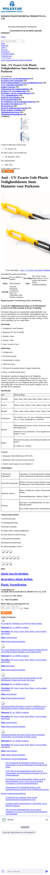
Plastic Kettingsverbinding (22, 60)
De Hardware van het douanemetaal (15, 78)
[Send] (47, 871)
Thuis (3, 43)
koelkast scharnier (8, 87)
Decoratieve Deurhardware (12, 104)
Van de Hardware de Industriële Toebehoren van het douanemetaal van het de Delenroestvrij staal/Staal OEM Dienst (26, 765)
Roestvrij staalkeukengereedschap (14, 108)
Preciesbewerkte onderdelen (12, 81)
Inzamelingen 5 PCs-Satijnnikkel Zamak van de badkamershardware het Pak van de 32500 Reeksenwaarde (27, 788)
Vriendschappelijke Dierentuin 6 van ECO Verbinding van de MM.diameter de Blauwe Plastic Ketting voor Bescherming (23, 707)
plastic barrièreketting (14, 573)
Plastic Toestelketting (13, 584)
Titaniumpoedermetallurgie (12, 114)
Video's (3, 47)
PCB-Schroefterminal (9, 100)
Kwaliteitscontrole (7, 54)
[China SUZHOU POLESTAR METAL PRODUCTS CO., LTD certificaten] (25, 130)
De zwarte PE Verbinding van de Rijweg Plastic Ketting (21, 623)
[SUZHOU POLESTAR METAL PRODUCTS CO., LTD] (12, 12)
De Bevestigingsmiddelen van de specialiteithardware (22, 83)
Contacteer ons (6, 56)
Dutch (3, 37)
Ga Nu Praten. (6, 58)
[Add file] (3, 871)
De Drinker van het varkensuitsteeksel (16, 93)
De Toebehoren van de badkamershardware (18, 102)
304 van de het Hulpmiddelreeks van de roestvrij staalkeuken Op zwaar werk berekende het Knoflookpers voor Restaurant (26, 812)
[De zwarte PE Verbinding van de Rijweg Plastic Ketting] (3, 621)
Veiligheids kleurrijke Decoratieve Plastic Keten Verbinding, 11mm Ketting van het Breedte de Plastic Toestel (23, 736)
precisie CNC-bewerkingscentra (13, 91)
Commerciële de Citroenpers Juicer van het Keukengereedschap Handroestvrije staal (21, 798)
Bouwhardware (7, 106)
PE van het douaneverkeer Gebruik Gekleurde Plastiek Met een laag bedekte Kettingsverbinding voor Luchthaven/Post (24, 651)
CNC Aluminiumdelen (10, 95)
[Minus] (46, 819)
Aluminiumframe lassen (10, 112)
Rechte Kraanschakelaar (10, 97)
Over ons (4, 50)
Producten (4, 45)
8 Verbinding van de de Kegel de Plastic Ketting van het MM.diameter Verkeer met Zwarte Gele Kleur (21, 679)
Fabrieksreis (5, 52)
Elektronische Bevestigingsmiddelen (15, 89)
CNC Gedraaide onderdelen (12, 85)
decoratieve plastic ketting (16, 579)
